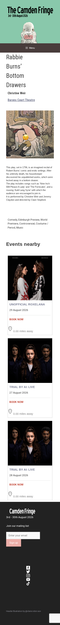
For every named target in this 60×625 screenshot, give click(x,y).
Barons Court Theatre (21, 100)
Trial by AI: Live (22, 387)
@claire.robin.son (33, 611)
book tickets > (30, 319)
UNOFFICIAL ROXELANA (27, 304)
